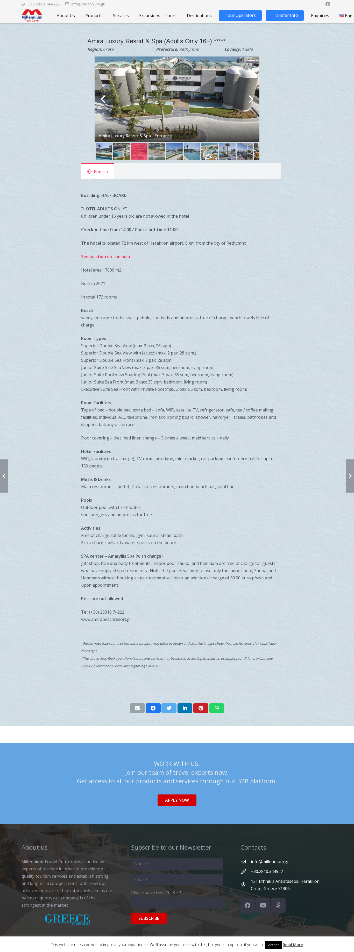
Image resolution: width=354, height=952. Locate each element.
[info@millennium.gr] (245, 861)
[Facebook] (247, 905)
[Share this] (153, 708)
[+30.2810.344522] (245, 871)
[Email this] (137, 708)
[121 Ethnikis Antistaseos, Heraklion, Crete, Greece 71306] (245, 884)
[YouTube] (263, 905)
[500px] (278, 905)
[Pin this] (200, 708)
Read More (293, 944)
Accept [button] (273, 944)
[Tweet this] (168, 708)
